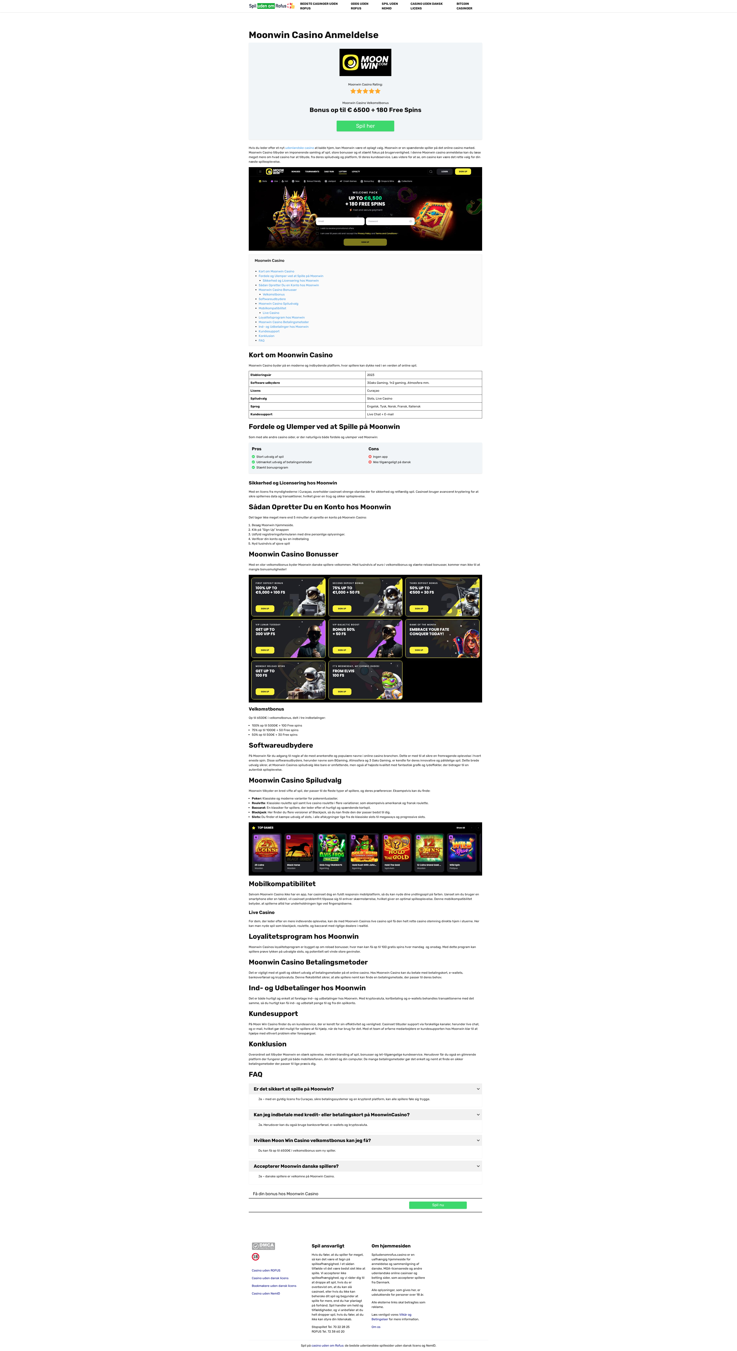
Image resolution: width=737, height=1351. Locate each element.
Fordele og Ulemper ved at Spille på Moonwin (291, 276)
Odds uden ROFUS (359, 6)
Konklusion (266, 336)
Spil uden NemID (390, 6)
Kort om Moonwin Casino (276, 271)
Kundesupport (269, 331)
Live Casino (271, 313)
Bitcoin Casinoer (464, 6)
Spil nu (438, 1205)
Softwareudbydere (272, 299)
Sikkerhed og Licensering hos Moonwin (291, 280)
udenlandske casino (299, 148)
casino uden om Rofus (327, 1345)
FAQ (261, 340)
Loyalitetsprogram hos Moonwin (282, 317)
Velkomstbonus (274, 294)
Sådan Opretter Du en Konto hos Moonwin (289, 285)
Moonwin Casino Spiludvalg (278, 303)
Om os (376, 1327)
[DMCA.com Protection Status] (279, 1246)
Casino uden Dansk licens (427, 6)
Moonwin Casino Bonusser (278, 290)
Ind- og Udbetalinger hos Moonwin (284, 326)
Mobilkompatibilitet (272, 308)
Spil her (365, 126)
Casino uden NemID (266, 1293)
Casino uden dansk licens (270, 1278)
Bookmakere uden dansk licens (274, 1286)
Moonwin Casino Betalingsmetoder (284, 322)
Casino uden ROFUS (266, 1270)
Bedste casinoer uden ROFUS (319, 6)
